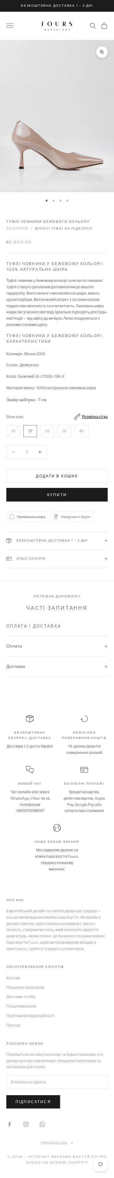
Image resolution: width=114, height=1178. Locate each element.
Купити (57, 494)
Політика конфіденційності (30, 1015)
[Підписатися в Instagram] (26, 1124)
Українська (54, 1143)
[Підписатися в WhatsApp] (42, 1124)
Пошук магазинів (21, 1006)
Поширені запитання (25, 987)
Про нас (13, 1025)
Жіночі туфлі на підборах (63, 228)
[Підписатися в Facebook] (9, 1124)
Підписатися (33, 1101)
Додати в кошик (57, 476)
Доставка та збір (20, 996)
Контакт (13, 977)
